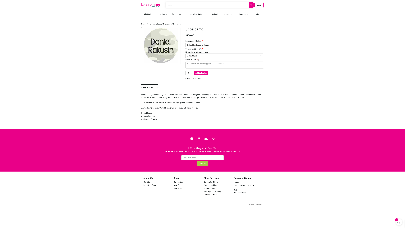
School (215, 14)
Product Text (191, 60)
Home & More (244, 14)
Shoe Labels (167, 24)
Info (257, 14)
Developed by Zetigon (255, 204)
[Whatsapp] (213, 139)
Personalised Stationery (197, 14)
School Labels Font (194, 49)
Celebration (176, 14)
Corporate (228, 14)
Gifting (163, 14)
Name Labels (157, 24)
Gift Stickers (149, 14)
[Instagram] (199, 139)
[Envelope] (206, 139)
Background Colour (194, 41)
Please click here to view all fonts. (196, 52)
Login (259, 5)
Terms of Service (211, 195)
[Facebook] (192, 139)
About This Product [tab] (149, 87)
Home (143, 24)
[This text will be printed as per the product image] (199, 59)
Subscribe (202, 164)
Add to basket (201, 73)
